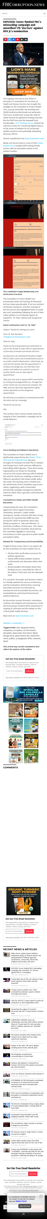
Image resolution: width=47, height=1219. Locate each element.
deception (7, 633)
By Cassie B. (22, 1145)
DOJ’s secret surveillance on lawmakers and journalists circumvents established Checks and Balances (27, 1095)
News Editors (17, 35)
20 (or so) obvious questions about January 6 (27, 1074)
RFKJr (29, 638)
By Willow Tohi (24, 985)
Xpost (5, 641)
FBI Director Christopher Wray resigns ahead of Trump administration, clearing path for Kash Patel (27, 1106)
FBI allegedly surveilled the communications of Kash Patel (22, 1055)
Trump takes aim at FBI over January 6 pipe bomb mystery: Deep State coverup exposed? (27, 981)
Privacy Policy (21, 1201)
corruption (17, 630)
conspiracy (7, 630)
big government (27, 628)
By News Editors (23, 975)
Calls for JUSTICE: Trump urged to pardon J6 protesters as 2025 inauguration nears (27, 1002)
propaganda (21, 638)
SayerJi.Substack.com (34, 138)
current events (29, 630)
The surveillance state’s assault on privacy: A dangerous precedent (27, 1124)
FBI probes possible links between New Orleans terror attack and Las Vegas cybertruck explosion (26, 1037)
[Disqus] (23, 799)
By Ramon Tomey (24, 1119)
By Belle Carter (23, 1136)
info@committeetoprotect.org (16, 337)
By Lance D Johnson (24, 964)
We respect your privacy (30, 1186)
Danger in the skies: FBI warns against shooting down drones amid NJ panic (25, 1047)
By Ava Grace (23, 1058)
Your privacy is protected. (13, 677)
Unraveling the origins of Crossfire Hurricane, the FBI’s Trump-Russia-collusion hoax (27, 1011)
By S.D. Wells (23, 1030)
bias (18, 628)
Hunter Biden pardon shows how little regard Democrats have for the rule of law (26, 1142)
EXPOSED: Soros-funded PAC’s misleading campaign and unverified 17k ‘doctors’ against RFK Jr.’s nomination (26, 970)
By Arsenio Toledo (24, 996)
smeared (36, 638)
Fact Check (27, 633)
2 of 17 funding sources (24, 123)
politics (12, 638)
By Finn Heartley (24, 1005)
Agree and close (25, 1206)
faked (35, 633)
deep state (17, 633)
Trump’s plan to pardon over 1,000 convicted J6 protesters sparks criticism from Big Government (25, 992)
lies (28, 636)
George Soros (8, 636)
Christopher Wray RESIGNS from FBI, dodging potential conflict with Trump (24, 1116)
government (20, 636)
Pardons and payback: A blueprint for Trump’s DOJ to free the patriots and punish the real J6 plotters (27, 1065)
